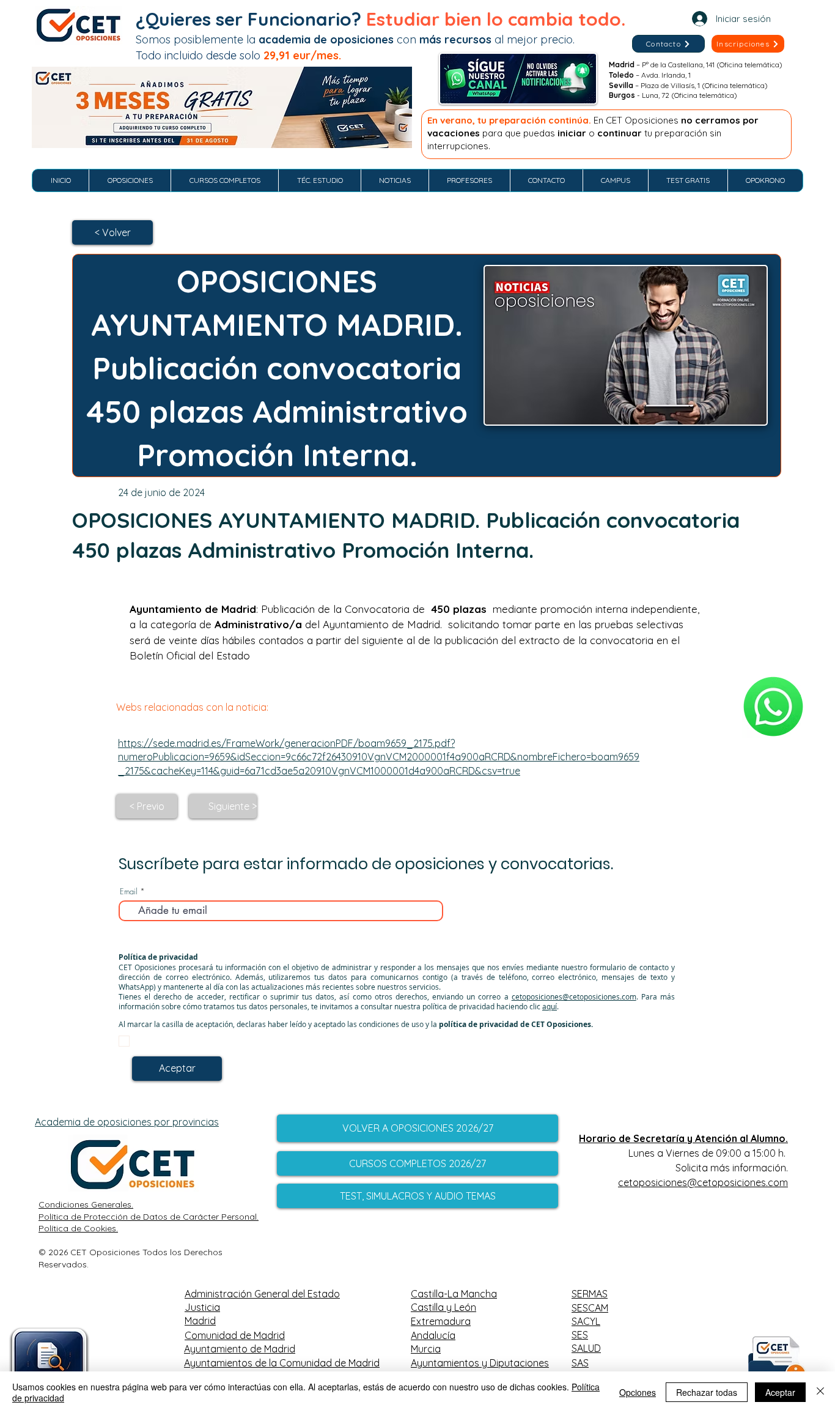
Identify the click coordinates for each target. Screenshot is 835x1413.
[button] (748, 44)
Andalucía (433, 1335)
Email (129, 892)
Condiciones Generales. (86, 1204)
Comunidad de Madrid (235, 1335)
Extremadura (441, 1321)
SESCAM (590, 1308)
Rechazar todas (706, 1392)
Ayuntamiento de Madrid (239, 1349)
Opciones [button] (637, 1392)
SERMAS (590, 1294)
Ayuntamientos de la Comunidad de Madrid (282, 1363)
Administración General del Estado (262, 1294)
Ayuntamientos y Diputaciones (480, 1363)
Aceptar (780, 1392)
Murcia (426, 1349)
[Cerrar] (820, 1392)
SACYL (586, 1321)
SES (580, 1335)
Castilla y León (443, 1307)
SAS (580, 1363)
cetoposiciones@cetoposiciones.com (574, 996)
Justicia (202, 1307)
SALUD (586, 1348)
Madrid (200, 1321)
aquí (549, 1006)
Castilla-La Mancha (454, 1294)
